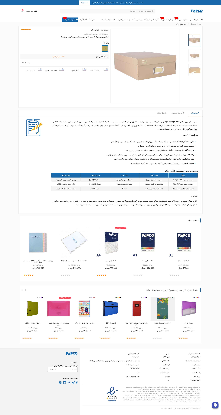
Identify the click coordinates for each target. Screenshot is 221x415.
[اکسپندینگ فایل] (111, 309)
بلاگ (168, 380)
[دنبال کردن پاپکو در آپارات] (60, 383)
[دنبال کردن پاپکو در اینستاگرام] (68, 383)
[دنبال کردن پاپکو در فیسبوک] (77, 383)
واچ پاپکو (167, 376)
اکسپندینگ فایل (111, 323)
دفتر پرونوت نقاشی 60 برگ (84, 323)
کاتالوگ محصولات (70, 18)
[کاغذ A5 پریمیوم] (183, 242)
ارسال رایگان (75, 70)
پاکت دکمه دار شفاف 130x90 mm (58, 324)
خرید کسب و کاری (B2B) (193, 361)
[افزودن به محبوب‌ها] (22, 62)
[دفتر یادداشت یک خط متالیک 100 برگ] (137, 309)
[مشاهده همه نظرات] (26, 30)
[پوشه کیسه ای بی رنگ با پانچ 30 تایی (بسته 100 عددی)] (38, 242)
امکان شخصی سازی (51, 70)
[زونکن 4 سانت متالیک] (32, 309)
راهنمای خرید (196, 372)
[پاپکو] (190, 11)
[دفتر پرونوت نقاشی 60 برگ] (85, 309)
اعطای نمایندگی (165, 372)
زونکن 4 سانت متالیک (32, 323)
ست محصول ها (94, 19)
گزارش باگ (197, 376)
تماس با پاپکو (166, 361)
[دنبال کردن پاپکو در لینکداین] (64, 383)
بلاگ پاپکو (84, 19)
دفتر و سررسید (181, 18)
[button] (192, 36)
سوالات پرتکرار (196, 357)
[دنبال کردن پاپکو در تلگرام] (73, 383)
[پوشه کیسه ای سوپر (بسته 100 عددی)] (74, 242)
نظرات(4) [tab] (160, 113)
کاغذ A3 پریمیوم (147, 260)
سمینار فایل (189, 323)
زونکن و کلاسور (167, 18)
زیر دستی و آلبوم (124, 19)
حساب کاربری (196, 364)
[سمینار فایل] (189, 309)
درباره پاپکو (166, 357)
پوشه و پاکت (137, 19)
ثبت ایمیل (53, 369)
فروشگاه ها (166, 364)
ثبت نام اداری (84, 2)
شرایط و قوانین (195, 368)
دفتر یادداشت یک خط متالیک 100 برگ (136, 324)
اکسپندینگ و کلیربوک (152, 19)
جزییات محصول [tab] (177, 113)
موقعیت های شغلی (164, 368)
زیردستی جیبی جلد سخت (162, 323)
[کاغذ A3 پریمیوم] (147, 242)
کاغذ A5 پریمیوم (183, 260)
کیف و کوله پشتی (109, 19)
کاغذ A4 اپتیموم (111, 260)
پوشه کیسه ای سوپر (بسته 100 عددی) (74, 260)
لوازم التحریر (194, 19)
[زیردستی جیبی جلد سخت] (163, 309)
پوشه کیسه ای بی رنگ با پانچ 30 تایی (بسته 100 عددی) (38, 262)
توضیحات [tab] (194, 113)
